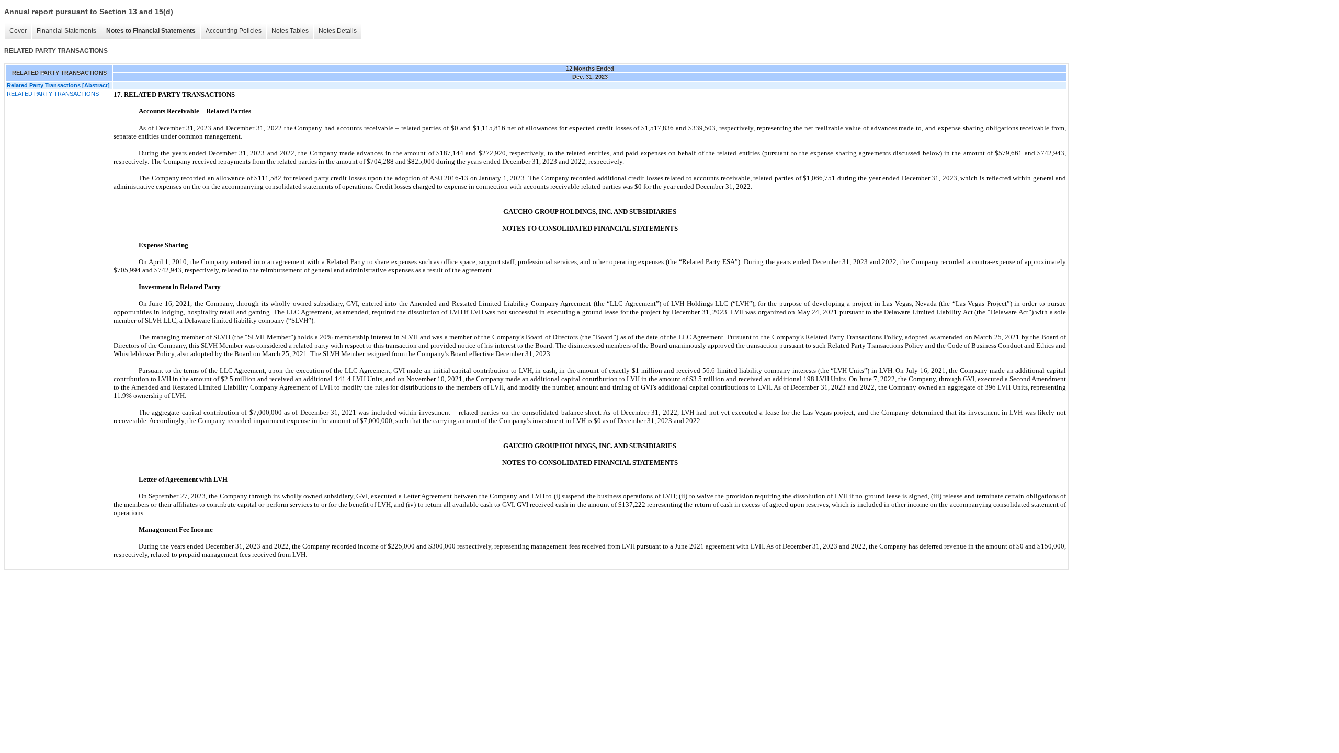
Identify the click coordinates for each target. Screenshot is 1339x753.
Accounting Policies (234, 31)
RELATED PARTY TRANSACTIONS (53, 93)
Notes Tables (290, 31)
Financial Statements (66, 31)
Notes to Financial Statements (151, 31)
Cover (18, 31)
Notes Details (338, 31)
